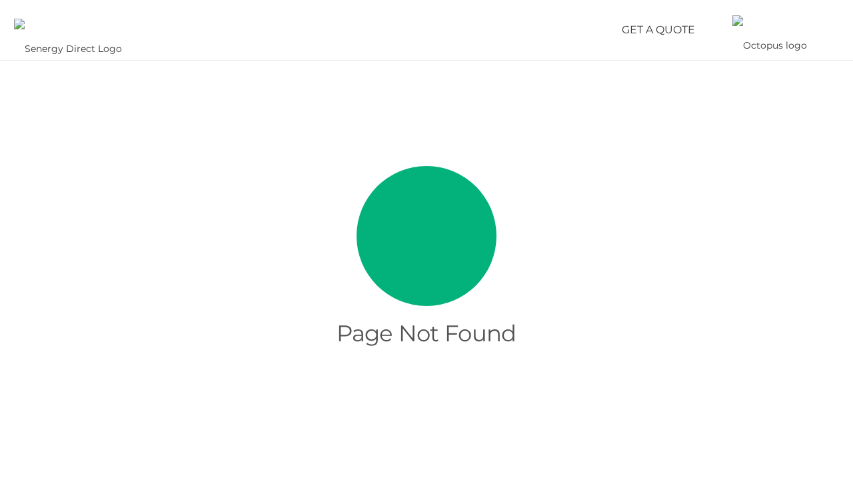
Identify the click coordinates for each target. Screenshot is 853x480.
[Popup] (829, 30)
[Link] (68, 30)
